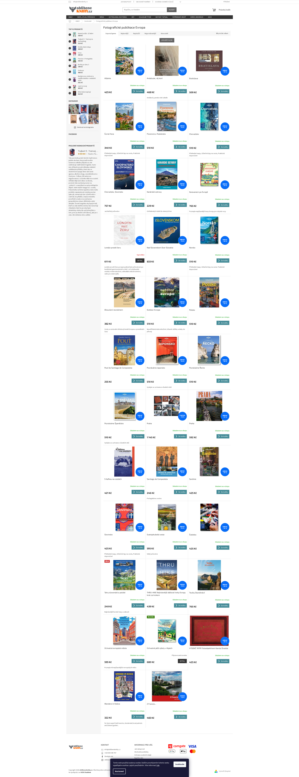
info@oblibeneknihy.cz (112, 749)
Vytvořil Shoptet (225, 771)
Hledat (172, 10)
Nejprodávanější (150, 33)
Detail (140, 260)
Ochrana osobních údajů (164, 2)
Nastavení (119, 771)
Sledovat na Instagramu (85, 127)
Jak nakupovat (126, 2)
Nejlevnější (124, 33)
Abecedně (164, 33)
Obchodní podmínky (143, 2)
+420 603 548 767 (110, 753)
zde (158, 765)
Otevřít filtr (166, 40)
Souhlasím (179, 764)
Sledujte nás (108, 756)
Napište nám (138, 758)
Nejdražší (136, 33)
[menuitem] (70, 17)
